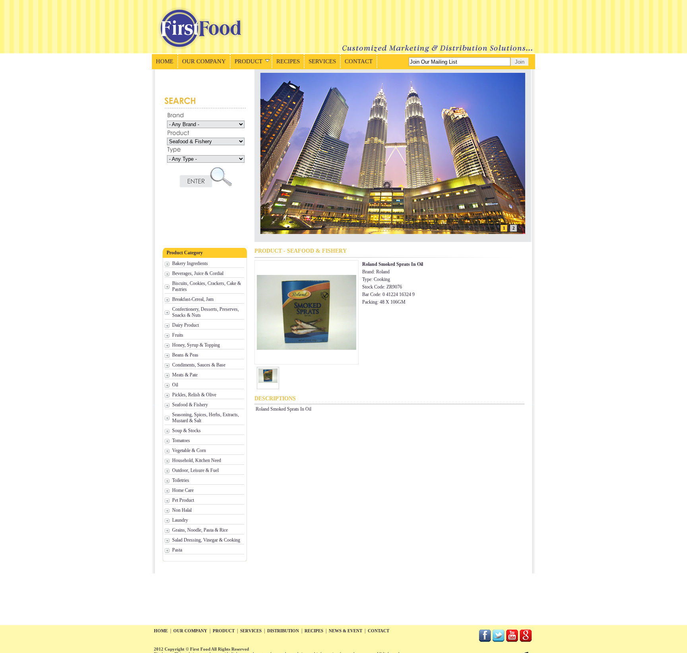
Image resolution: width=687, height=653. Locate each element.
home (161, 630)
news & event (345, 630)
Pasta (177, 550)
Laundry (180, 520)
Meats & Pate (185, 375)
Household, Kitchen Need (196, 460)
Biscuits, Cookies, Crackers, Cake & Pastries (206, 286)
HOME (164, 61)
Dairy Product (185, 325)
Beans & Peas (185, 355)
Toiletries (180, 480)
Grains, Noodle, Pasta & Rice (200, 530)
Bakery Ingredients (190, 263)
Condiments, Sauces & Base (198, 365)
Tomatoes (181, 440)
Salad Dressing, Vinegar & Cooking (206, 540)
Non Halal (182, 510)
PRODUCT (248, 61)
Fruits (177, 335)
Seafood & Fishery (190, 404)
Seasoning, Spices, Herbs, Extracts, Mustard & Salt (205, 417)
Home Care (183, 490)
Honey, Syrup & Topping (196, 345)
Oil (175, 385)
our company (190, 630)
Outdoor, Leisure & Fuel (195, 470)
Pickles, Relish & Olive (194, 395)
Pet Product (183, 500)
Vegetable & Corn (189, 450)
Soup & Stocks (186, 430)
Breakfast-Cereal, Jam (192, 299)
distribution (283, 630)
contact (378, 630)
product (224, 630)
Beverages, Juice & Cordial (197, 273)
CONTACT (359, 61)
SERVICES (322, 61)
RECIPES (288, 61)
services (251, 630)
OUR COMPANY (204, 61)
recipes (314, 630)
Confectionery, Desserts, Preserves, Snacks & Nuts (205, 312)
